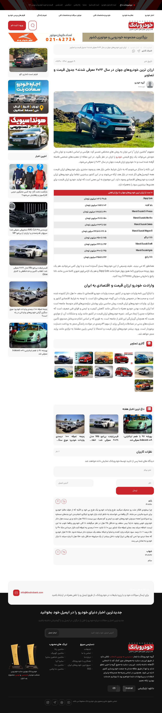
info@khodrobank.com (32, 593)
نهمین (17, 675)
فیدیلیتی (59, 5)
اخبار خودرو (149, 15)
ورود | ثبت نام (17, 25)
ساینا (85, 5)
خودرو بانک (147, 47)
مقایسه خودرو (127, 15)
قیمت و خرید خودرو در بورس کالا (40, 5)
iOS (114, 688)
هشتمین (24, 675)
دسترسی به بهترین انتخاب (121, 657)
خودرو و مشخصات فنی (101, 15)
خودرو (119, 157)
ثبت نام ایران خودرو (109, 5)
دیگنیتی (68, 5)
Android (129, 688)
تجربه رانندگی (42, 15)
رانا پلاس (77, 5)
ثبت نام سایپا (94, 5)
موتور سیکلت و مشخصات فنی (70, 15)
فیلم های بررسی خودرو (16, 15)
